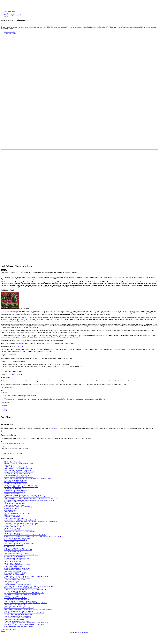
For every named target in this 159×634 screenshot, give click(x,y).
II (18, 346)
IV (22, 346)
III (20, 346)
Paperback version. (9, 32)
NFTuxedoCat (53, 428)
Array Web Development (82, 632)
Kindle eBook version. (11, 33)
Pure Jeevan (19, 629)
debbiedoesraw (16, 361)
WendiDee (15, 374)
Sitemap (3, 631)
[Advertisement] (34, 5)
